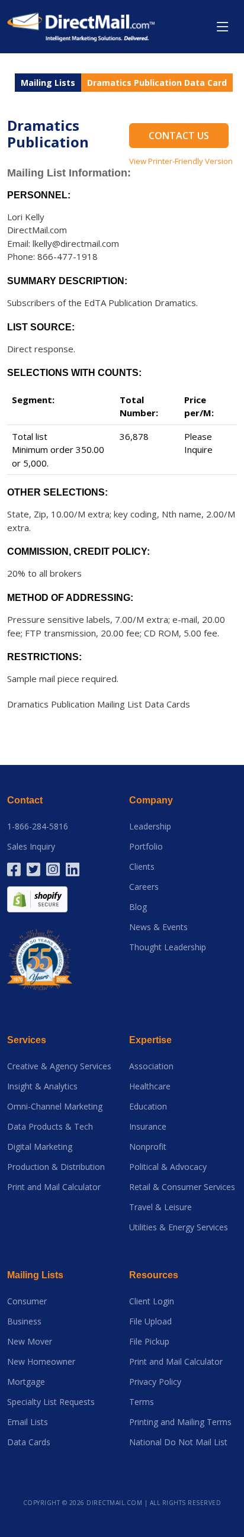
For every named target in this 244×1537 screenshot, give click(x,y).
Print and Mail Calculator (54, 1187)
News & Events (158, 927)
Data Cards (28, 1442)
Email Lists (27, 1422)
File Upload (150, 1321)
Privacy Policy (155, 1382)
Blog (138, 907)
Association (151, 1066)
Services (26, 1040)
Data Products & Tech (50, 1127)
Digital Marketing (39, 1147)
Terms (141, 1402)
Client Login (151, 1301)
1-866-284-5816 (37, 826)
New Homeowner (41, 1362)
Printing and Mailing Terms (180, 1422)
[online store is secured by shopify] (37, 898)
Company (151, 800)
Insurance (147, 1127)
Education (148, 1106)
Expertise (150, 1040)
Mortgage (26, 1382)
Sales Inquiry (31, 847)
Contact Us (179, 135)
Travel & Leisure (160, 1207)
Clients (142, 867)
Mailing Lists (48, 82)
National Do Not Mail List (178, 1442)
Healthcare (150, 1086)
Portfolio (146, 847)
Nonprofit (147, 1147)
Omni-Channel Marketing (54, 1106)
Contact (25, 800)
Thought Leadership (167, 947)
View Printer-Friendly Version (181, 161)
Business (24, 1321)
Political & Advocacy (168, 1167)
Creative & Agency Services (59, 1066)
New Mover (29, 1341)
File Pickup (149, 1341)
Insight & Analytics (42, 1086)
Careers (144, 887)
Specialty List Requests (51, 1402)
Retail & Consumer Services (182, 1187)
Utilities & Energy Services (178, 1227)
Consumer (27, 1301)
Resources (153, 1275)
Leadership (150, 826)
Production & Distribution (56, 1167)
